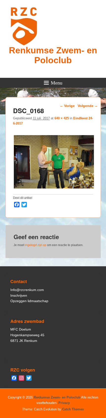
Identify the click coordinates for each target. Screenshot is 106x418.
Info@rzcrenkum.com (27, 290)
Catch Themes (73, 409)
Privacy (64, 403)
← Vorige (67, 106)
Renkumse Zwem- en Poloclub (53, 55)
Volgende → (88, 106)
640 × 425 (61, 118)
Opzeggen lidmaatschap (29, 301)
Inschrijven (18, 295)
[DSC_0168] (54, 188)
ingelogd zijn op (35, 245)
